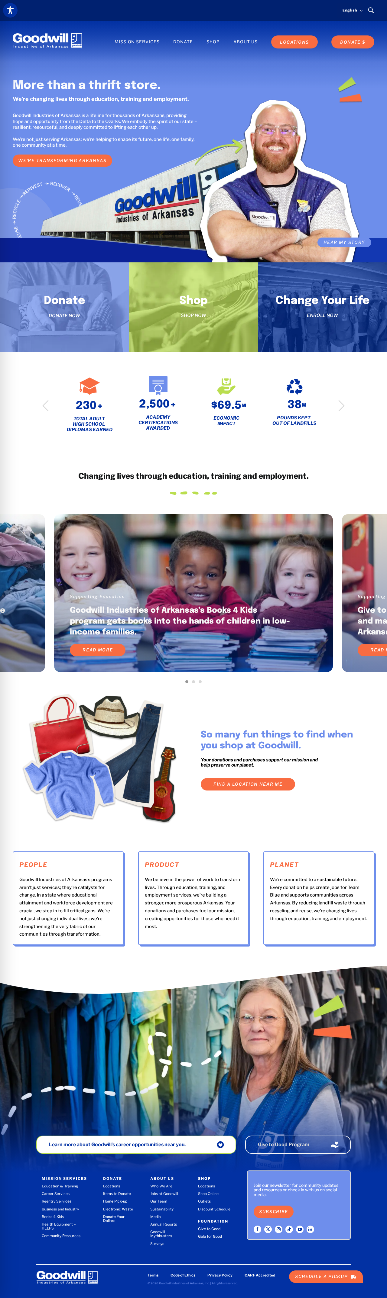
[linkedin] (310, 1229)
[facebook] (257, 1229)
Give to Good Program (283, 1144)
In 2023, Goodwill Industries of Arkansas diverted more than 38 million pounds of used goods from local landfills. (181, 621)
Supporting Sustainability (102, 596)
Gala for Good (210, 1236)
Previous (45, 405)
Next (341, 405)
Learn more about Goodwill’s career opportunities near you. (117, 1144)
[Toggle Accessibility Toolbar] (10, 10)
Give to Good (209, 1228)
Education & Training (60, 1186)
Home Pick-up (115, 1201)
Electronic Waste (118, 1209)
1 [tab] (188, 683)
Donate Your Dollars (114, 1218)
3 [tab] (202, 683)
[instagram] (278, 1229)
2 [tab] (195, 683)
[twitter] (268, 1229)
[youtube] (300, 1229)
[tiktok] (289, 1229)
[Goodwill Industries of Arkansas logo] (47, 35)
